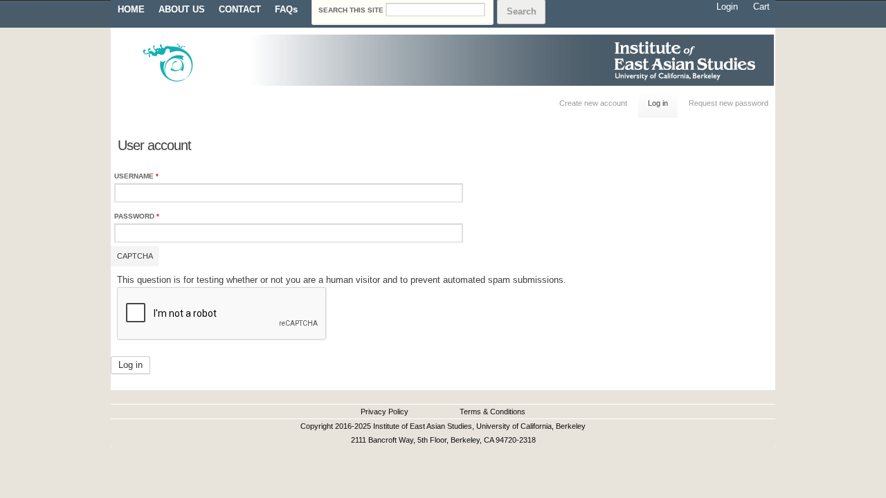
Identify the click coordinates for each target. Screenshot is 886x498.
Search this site (352, 10)
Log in (663, 103)
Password (136, 216)
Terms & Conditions (492, 411)
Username (136, 176)
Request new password (728, 103)
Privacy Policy (384, 411)
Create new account (593, 103)
